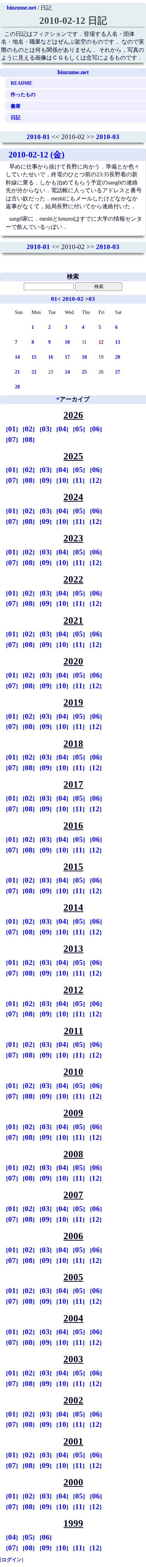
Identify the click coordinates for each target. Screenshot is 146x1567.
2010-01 (38, 136)
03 (92, 299)
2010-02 (73, 299)
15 (34, 357)
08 (29, 439)
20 (117, 357)
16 (50, 357)
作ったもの (23, 94)
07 (12, 439)
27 (117, 372)
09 (46, 480)
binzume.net (21, 8)
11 (79, 480)
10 (67, 342)
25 (84, 372)
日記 (16, 117)
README (21, 83)
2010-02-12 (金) (36, 154)
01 (54, 299)
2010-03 (107, 136)
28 (17, 387)
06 (96, 429)
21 (17, 372)
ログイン (12, 1559)
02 (29, 429)
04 (62, 429)
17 (67, 357)
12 (96, 480)
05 (79, 429)
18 (84, 357)
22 (34, 372)
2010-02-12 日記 (73, 20)
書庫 (16, 106)
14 (17, 357)
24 (67, 372)
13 (117, 342)
